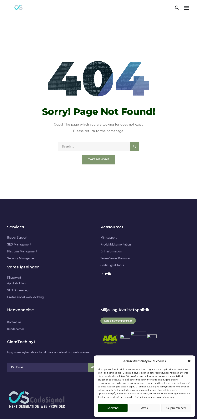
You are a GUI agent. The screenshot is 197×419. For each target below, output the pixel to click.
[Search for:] (98, 146)
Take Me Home (98, 159)
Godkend (113, 408)
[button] (189, 361)
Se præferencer (176, 408)
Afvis (144, 408)
